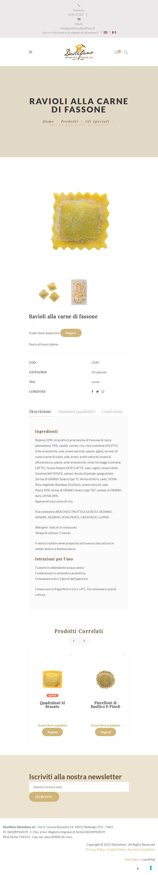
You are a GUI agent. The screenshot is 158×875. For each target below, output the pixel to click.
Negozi (71, 333)
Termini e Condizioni (141, 849)
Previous (74, 641)
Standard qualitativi (76, 411)
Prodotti (69, 121)
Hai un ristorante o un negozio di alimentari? (70, 32)
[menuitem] (105, 32)
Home (48, 121)
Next (84, 641)
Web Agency (133, 859)
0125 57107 (76, 12)
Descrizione (40, 411)
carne (95, 382)
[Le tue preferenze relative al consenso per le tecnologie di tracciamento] (151, 868)
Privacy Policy (95, 849)
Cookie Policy (116, 849)
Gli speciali (97, 121)
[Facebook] (138, 869)
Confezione (112, 411)
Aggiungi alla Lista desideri (71, 654)
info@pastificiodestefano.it (77, 26)
